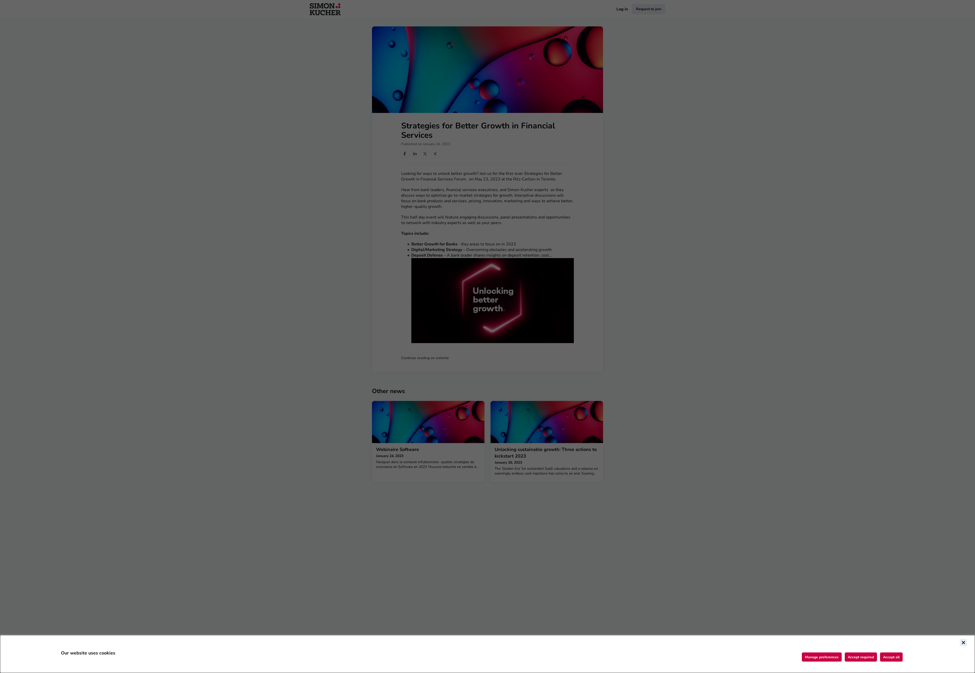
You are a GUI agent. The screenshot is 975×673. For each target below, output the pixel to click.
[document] (487, 654)
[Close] (963, 642)
